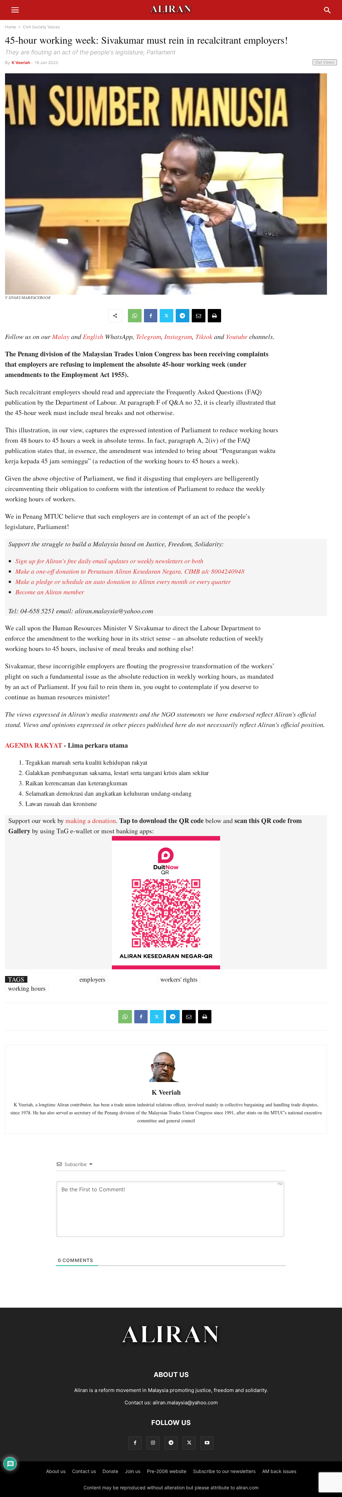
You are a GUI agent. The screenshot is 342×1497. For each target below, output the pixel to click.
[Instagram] (153, 1443)
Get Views (324, 62)
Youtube (236, 336)
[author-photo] (166, 1081)
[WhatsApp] (135, 315)
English (93, 336)
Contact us (84, 1471)
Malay (60, 336)
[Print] (214, 315)
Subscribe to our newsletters (224, 1471)
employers (92, 979)
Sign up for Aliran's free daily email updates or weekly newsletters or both (109, 561)
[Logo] (171, 1354)
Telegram (148, 336)
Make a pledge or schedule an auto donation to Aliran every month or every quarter (122, 581)
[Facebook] (150, 315)
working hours (26, 988)
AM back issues (279, 1471)
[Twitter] (166, 315)
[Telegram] (182, 315)
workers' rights (178, 979)
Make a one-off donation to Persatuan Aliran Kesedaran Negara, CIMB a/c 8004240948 (129, 571)
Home (10, 26)
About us (55, 1471)
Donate (110, 1471)
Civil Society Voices (41, 26)
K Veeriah (21, 62)
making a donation (90, 820)
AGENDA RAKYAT (33, 745)
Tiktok (203, 336)
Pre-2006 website (166, 1471)
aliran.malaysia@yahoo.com (185, 1402)
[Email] (198, 315)
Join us (132, 1471)
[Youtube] (207, 1443)
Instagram (178, 336)
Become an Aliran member (49, 592)
